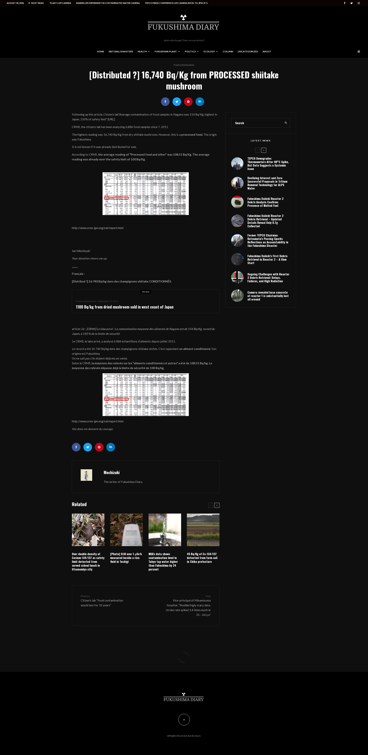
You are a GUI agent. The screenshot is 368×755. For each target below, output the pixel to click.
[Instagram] (358, 3)
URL (111, 119)
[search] (286, 122)
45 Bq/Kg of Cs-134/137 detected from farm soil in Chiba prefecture (202, 557)
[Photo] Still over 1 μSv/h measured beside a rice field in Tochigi (126, 557)
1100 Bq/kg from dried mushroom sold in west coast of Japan (124, 306)
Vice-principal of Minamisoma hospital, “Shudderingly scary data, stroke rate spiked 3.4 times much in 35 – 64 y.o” (188, 605)
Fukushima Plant (166, 51)
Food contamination (184, 64)
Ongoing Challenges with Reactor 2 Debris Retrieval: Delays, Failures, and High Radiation (268, 277)
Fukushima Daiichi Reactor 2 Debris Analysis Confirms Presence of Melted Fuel (265, 202)
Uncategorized (248, 51)
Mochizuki (112, 472)
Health (142, 51)
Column (228, 51)
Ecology (209, 51)
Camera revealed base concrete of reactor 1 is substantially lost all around (268, 296)
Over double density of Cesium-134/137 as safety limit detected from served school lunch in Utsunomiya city (88, 561)
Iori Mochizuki (81, 251)
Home (100, 51)
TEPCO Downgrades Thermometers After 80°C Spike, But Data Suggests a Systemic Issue (268, 163)
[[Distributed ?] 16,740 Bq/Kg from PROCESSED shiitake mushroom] (145, 193)
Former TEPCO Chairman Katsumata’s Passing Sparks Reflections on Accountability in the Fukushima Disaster (267, 240)
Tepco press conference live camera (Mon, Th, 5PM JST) (176, 3)
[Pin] (188, 101)
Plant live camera (60, 3)
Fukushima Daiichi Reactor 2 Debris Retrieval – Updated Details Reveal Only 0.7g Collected (265, 221)
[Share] (165, 101)
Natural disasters (121, 51)
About (267, 51)
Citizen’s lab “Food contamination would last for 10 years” (102, 601)
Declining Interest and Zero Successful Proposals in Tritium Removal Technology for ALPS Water (267, 183)
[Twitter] (351, 3)
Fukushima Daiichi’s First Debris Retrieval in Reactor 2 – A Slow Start (267, 259)
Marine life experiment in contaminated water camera (108, 3)
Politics (190, 51)
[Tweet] (176, 101)
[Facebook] (344, 3)
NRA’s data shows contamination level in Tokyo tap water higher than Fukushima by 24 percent (163, 561)
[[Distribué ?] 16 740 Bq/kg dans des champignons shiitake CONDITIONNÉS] (145, 394)
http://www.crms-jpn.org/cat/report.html (97, 228)
